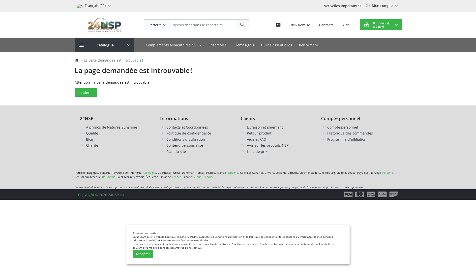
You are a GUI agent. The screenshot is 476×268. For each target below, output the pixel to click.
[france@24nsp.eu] (278, 25)
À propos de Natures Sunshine (111, 127)
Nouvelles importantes (342, 5)
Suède (197, 177)
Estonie (207, 177)
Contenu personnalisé (184, 145)
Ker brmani (308, 45)
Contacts (326, 25)
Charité (92, 145)
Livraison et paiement (265, 127)
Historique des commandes (350, 133)
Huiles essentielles (276, 45)
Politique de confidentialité (188, 133)
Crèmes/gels (244, 45)
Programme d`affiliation (346, 139)
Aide (346, 25)
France (176, 177)
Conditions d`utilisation (185, 139)
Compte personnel (342, 127)
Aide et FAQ (256, 139)
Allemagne (149, 172)
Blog (89, 139)
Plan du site (176, 151)
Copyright (86, 194)
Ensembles (217, 45)
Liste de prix (257, 151)
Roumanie (108, 177)
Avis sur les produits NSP (268, 145)
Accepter (143, 254)
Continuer (85, 92)
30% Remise (300, 25)
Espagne (232, 172)
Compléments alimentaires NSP (172, 45)
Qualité (92, 133)
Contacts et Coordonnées (187, 127)
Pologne (387, 172)
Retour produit (259, 133)
